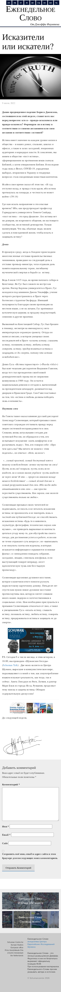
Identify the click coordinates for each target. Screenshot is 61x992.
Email (6, 834)
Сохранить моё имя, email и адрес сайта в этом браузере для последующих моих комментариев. (30, 856)
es (45, 3)
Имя (5, 826)
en (9, 3)
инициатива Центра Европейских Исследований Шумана (41, 944)
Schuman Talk (10, 665)
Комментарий (11, 784)
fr (15, 3)
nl (56, 3)
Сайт (5, 843)
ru (32, 3)
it (21, 3)
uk (38, 3)
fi (27, 3)
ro (50, 3)
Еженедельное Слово (30, 12)
